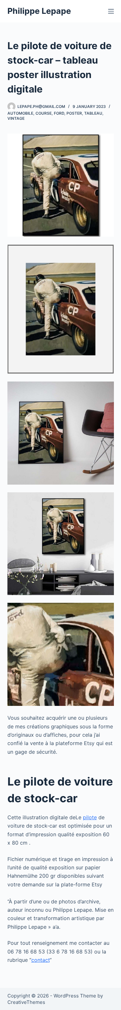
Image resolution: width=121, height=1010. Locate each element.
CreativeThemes (26, 1002)
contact (40, 960)
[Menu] (111, 11)
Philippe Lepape (39, 11)
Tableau (93, 113)
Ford (59, 113)
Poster (74, 113)
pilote (90, 817)
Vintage (16, 118)
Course (43, 113)
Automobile (20, 113)
